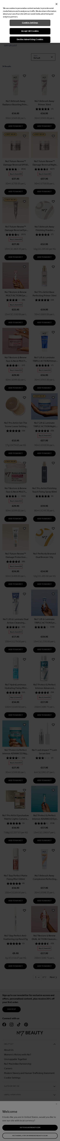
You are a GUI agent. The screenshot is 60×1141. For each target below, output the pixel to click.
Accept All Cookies (30, 31)
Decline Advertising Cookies (30, 40)
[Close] (56, 4)
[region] (30, 21)
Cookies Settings (30, 23)
